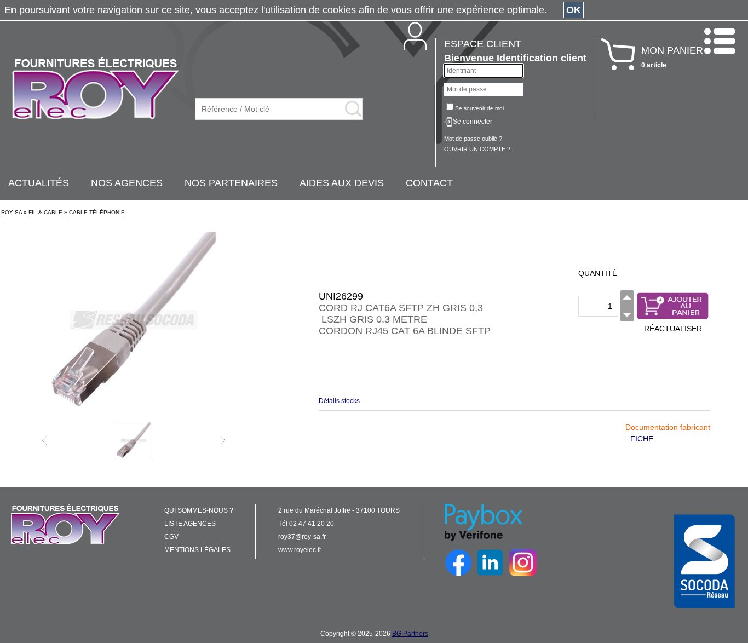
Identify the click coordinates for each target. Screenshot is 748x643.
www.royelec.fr (299, 550)
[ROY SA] (95, 88)
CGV (171, 537)
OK (573, 9)
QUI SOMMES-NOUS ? (198, 510)
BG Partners (410, 634)
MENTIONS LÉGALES (197, 550)
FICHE (641, 438)
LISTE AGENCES (190, 523)
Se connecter (472, 121)
